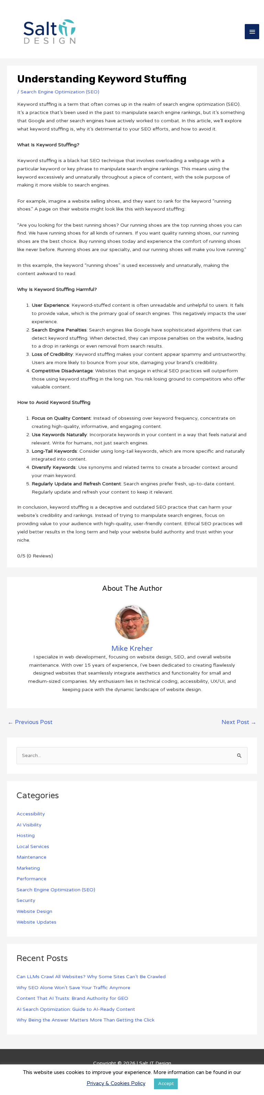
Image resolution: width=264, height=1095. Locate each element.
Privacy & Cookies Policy (116, 1083)
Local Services (32, 846)
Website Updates (36, 922)
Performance (31, 879)
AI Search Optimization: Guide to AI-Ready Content (75, 1009)
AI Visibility (29, 825)
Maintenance (31, 857)
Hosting (25, 835)
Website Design (34, 911)
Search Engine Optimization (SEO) (60, 92)
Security (25, 900)
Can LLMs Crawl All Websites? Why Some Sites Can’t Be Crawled (91, 977)
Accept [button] (166, 1083)
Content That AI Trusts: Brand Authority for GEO (72, 998)
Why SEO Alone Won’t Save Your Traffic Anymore (73, 988)
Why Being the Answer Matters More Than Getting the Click (85, 1020)
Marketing (28, 868)
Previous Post (30, 722)
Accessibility (30, 814)
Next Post (238, 722)
